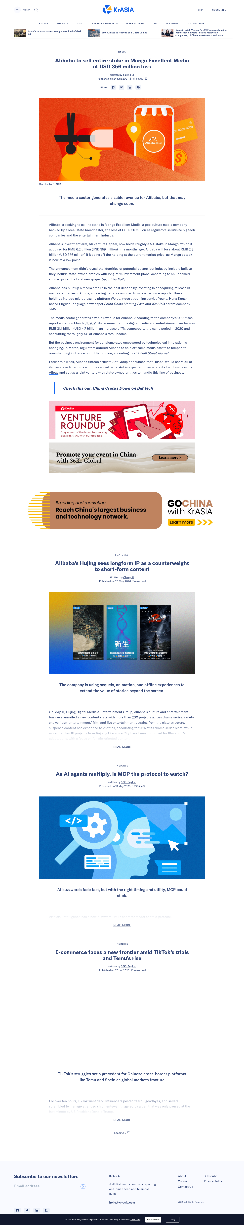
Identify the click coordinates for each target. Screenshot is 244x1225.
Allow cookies (153, 1219)
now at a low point (66, 260)
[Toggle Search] (36, 9)
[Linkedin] (129, 87)
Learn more (135, 1219)
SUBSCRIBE (219, 9)
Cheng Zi (128, 577)
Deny (172, 1219)
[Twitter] (121, 87)
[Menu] (17, 9)
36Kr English (128, 782)
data (114, 293)
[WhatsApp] (138, 87)
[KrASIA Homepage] (118, 9)
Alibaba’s (141, 712)
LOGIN (200, 10)
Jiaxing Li (128, 74)
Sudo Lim (128, 1167)
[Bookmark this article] (146, 79)
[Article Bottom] (122, 458)
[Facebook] (113, 87)
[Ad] (122, 510)
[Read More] (122, 420)
